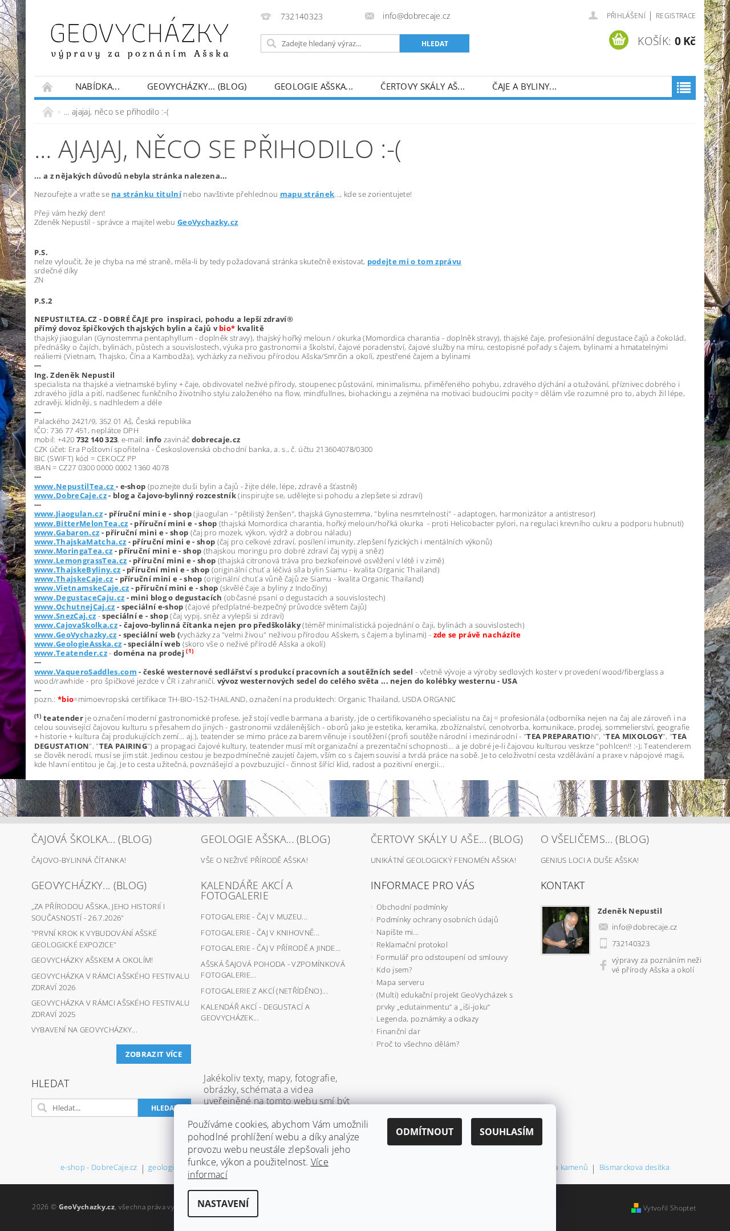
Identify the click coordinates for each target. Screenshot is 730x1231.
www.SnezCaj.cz (65, 616)
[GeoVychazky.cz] (139, 38)
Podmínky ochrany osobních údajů (437, 919)
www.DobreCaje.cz (70, 495)
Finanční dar (398, 1031)
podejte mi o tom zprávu (414, 261)
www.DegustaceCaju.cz (79, 597)
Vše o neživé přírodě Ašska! (254, 860)
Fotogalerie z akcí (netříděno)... (264, 991)
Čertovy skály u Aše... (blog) (447, 839)
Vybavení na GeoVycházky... (84, 1029)
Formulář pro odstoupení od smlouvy (442, 957)
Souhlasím (507, 1131)
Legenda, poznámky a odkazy (427, 1019)
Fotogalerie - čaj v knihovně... (260, 932)
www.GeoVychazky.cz (75, 634)
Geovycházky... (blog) (197, 86)
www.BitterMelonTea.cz (81, 523)
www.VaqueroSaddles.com (85, 672)
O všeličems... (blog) (595, 839)
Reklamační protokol (412, 944)
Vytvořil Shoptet (669, 1208)
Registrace (676, 16)
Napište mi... (397, 932)
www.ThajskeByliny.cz (77, 569)
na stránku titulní (146, 194)
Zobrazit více (153, 1054)
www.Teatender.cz (70, 653)
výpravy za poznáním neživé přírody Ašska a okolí (656, 965)
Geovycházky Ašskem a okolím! (92, 960)
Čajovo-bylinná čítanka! (78, 860)
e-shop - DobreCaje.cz (98, 1168)
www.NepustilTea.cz (75, 486)
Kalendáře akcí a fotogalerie (247, 890)
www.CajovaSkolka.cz (75, 625)
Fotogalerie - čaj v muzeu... (254, 916)
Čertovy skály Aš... (422, 86)
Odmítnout (424, 1131)
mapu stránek (307, 194)
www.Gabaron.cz (66, 532)
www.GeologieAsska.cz (77, 644)
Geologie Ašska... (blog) (265, 839)
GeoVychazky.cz (207, 222)
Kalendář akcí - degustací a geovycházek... (255, 1012)
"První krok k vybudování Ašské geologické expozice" (94, 939)
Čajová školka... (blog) (91, 839)
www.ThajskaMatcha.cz (80, 541)
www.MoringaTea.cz (73, 551)
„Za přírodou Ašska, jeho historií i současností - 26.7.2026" (98, 912)
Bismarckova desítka (634, 1168)
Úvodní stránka (48, 86)
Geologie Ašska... (313, 86)
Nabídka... (97, 86)
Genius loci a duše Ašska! (590, 860)
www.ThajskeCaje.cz (73, 579)
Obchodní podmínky (412, 907)
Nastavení (223, 1203)
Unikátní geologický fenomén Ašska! (443, 860)
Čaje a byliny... (524, 86)
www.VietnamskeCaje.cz (81, 588)
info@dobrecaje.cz (644, 927)
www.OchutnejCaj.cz (74, 607)
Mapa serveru (400, 982)
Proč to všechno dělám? (417, 1044)
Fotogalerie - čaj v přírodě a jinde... (270, 948)
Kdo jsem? (394, 969)
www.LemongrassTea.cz (80, 560)
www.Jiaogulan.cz (68, 513)
